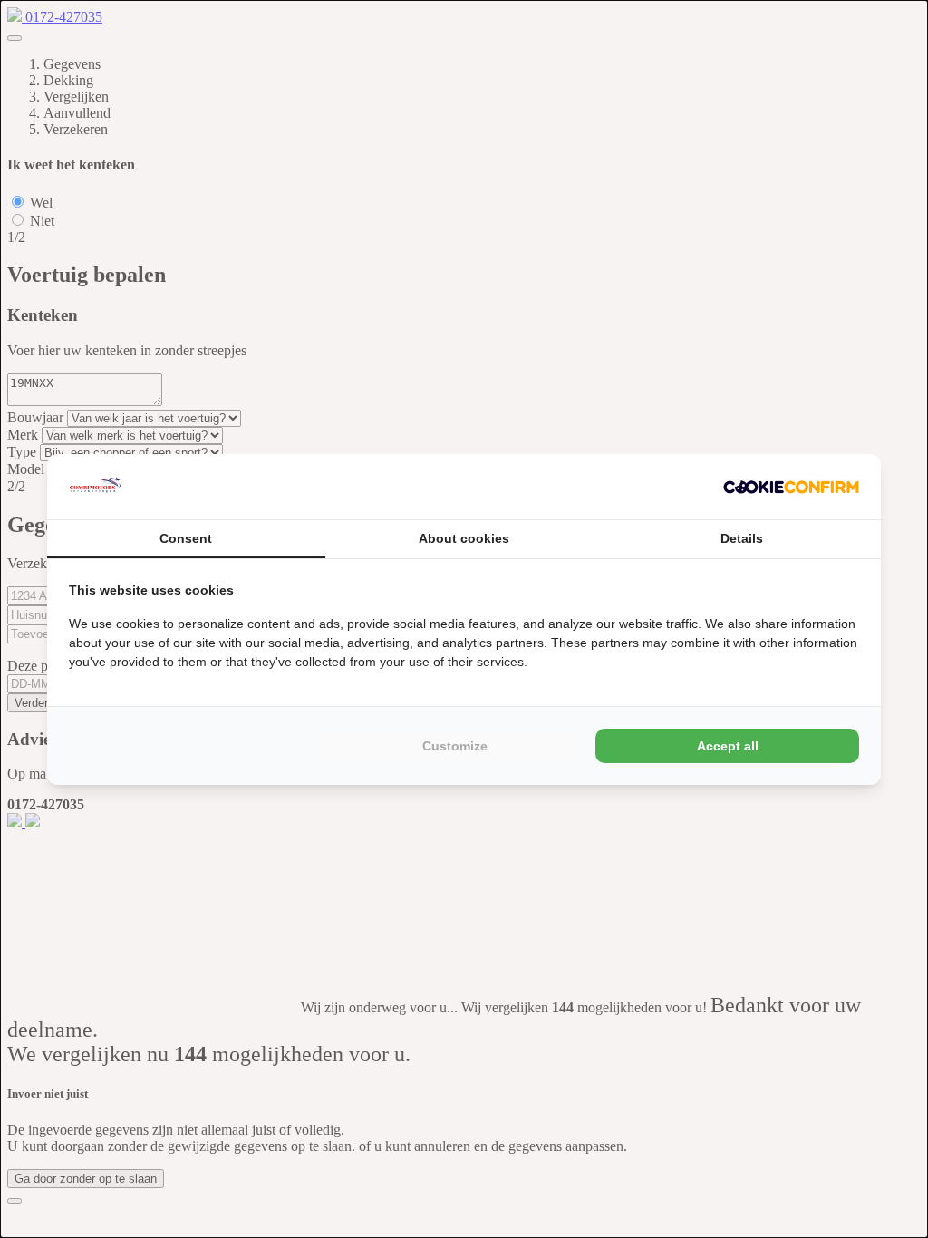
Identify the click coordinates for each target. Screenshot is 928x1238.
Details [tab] (741, 538)
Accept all (728, 746)
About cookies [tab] (464, 538)
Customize (455, 746)
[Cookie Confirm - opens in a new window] (791, 487)
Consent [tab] (186, 538)
